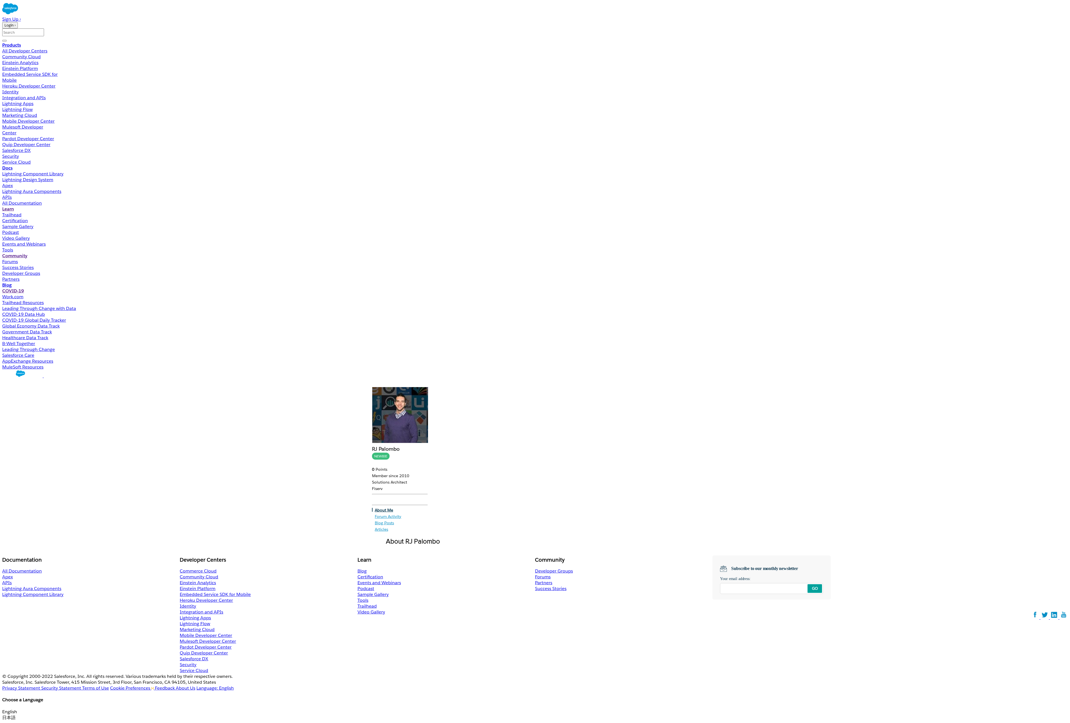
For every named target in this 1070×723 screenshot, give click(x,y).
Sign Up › (11, 19)
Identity (10, 92)
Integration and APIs (24, 98)
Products (11, 45)
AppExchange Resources (27, 361)
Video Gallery (16, 238)
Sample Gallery (17, 226)
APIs (7, 197)
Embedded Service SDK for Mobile (215, 594)
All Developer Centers (24, 51)
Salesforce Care (18, 355)
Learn (8, 209)
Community (14, 256)
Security (10, 156)
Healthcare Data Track (25, 338)
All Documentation (22, 203)
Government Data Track (27, 332)
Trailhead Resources (23, 302)
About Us (185, 688)
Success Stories (18, 267)
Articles (381, 529)
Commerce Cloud (198, 571)
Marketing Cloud (19, 115)
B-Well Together (18, 343)
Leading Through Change (28, 349)
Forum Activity (388, 516)
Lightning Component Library (33, 174)
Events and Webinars (24, 244)
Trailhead (11, 215)
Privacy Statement (21, 688)
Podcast (10, 232)
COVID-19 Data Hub (23, 314)
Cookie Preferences (130, 688)
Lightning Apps (17, 103)
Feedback (165, 688)
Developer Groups (21, 273)
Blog (7, 285)
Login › (10, 25)
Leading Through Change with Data (39, 308)
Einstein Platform (20, 68)
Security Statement (61, 688)
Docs (7, 168)
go (815, 588)
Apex (7, 185)
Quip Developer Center (26, 144)
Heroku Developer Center (28, 86)
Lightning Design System (27, 180)
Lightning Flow (17, 109)
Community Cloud (21, 57)
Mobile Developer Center (28, 121)
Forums (10, 262)
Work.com (12, 297)
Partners (11, 279)
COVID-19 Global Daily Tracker (34, 320)
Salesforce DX (16, 150)
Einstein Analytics (20, 62)
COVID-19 (13, 291)
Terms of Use (95, 688)
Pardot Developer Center (28, 139)
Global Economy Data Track (31, 326)
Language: (215, 688)
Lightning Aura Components (31, 191)
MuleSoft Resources (22, 367)
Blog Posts (384, 522)
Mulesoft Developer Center (208, 641)
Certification (15, 221)
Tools (7, 250)
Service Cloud (16, 162)
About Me (384, 510)
